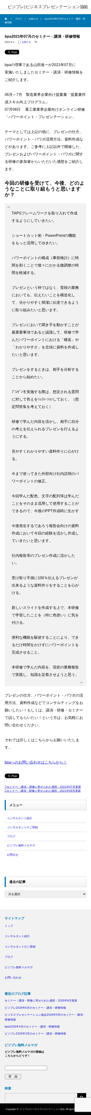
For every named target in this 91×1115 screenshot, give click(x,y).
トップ (9, 926)
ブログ (11, 836)
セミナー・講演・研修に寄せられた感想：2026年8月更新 (41, 1000)
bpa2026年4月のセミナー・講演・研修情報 (32, 1026)
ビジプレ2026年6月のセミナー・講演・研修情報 (35, 1007)
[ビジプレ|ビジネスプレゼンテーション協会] (47, 7)
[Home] (6, 19)
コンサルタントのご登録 (22, 827)
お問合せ (12, 854)
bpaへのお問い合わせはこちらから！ (36, 762)
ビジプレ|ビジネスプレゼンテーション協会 (42, 1109)
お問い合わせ (13, 977)
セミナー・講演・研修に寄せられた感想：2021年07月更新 (44, 786)
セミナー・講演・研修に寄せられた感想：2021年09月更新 (44, 790)
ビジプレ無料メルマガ (21, 845)
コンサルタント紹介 (19, 818)
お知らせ (26, 42)
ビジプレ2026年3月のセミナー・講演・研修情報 (35, 1033)
